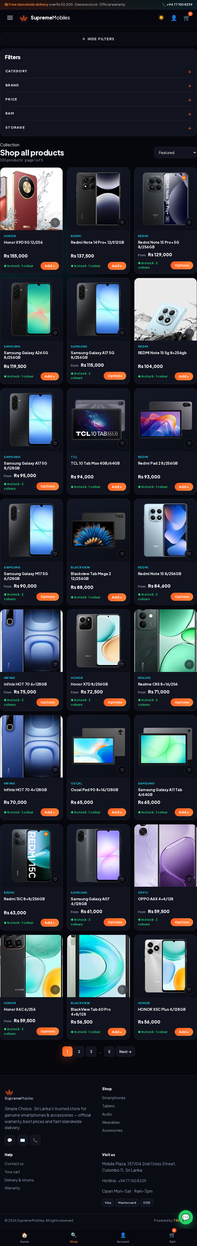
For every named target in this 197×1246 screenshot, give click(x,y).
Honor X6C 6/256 (20, 1009)
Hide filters (99, 39)
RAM (9, 113)
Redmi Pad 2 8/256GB (158, 463)
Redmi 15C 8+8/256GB (24, 898)
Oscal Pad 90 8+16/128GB (94, 789)
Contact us (14, 1163)
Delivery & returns (19, 1180)
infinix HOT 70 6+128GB (25, 684)
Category (16, 71)
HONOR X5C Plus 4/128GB (162, 1009)
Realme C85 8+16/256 (158, 684)
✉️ (22, 1140)
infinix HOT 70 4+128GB (25, 789)
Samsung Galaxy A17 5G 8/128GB (25, 465)
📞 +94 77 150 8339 (177, 4)
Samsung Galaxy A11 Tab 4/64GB (160, 792)
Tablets (108, 1106)
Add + (50, 266)
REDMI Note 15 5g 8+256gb (162, 352)
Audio (107, 1114)
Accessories (112, 1130)
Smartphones (113, 1097)
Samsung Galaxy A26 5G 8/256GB (26, 355)
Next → (125, 1051)
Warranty (12, 1188)
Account (123, 1237)
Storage (15, 127)
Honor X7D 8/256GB (89, 684)
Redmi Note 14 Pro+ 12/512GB (97, 242)
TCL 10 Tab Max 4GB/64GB (95, 463)
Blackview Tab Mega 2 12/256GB (91, 576)
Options (182, 265)
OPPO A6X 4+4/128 (155, 898)
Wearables (111, 1122)
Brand (12, 85)
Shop (74, 1237)
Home (24, 1237)
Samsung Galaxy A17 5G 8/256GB (92, 355)
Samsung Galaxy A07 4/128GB (90, 901)
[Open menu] (10, 17)
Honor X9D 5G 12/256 (23, 242)
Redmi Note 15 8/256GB (159, 573)
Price (11, 99)
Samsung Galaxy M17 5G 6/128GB (26, 576)
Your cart (12, 1171)
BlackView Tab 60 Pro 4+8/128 (91, 1011)
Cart (172, 1236)
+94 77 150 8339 (132, 1180)
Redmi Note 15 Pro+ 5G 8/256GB (158, 244)
